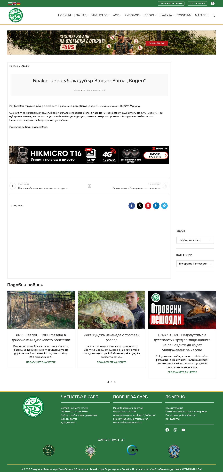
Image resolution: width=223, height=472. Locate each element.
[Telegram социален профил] (164, 205)
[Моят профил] (213, 3)
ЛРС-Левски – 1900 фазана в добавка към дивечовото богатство (41, 338)
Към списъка (89, 186)
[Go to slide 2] (111, 382)
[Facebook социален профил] (131, 205)
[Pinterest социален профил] (148, 205)
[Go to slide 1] (108, 382)
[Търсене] (213, 15)
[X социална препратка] (140, 205)
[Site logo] (15, 15)
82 (84, 90)
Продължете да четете (41, 362)
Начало (13, 65)
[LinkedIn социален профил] (156, 205)
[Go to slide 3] (115, 382)
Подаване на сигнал (171, 3)
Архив (25, 65)
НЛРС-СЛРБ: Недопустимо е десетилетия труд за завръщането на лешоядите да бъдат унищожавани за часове (182, 343)
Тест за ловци (197, 3)
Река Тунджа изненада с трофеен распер (111, 338)
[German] (18, 3)
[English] (14, 3)
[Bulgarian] (10, 3)
